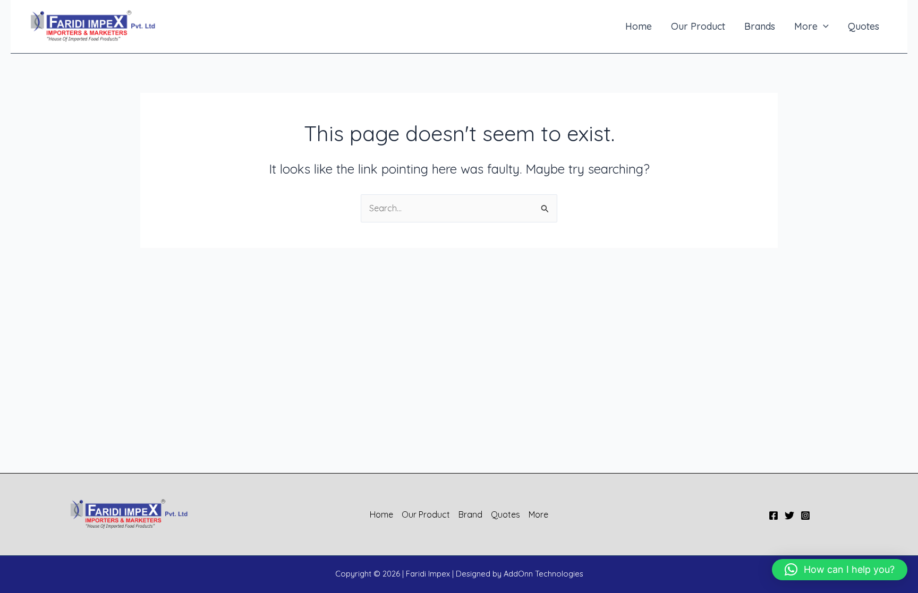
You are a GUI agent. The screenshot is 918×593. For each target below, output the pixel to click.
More (806, 26)
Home (638, 26)
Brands (759, 26)
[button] (823, 26)
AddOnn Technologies (543, 574)
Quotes (863, 26)
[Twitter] (789, 515)
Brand (470, 514)
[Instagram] (805, 515)
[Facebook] (773, 515)
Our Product (698, 26)
